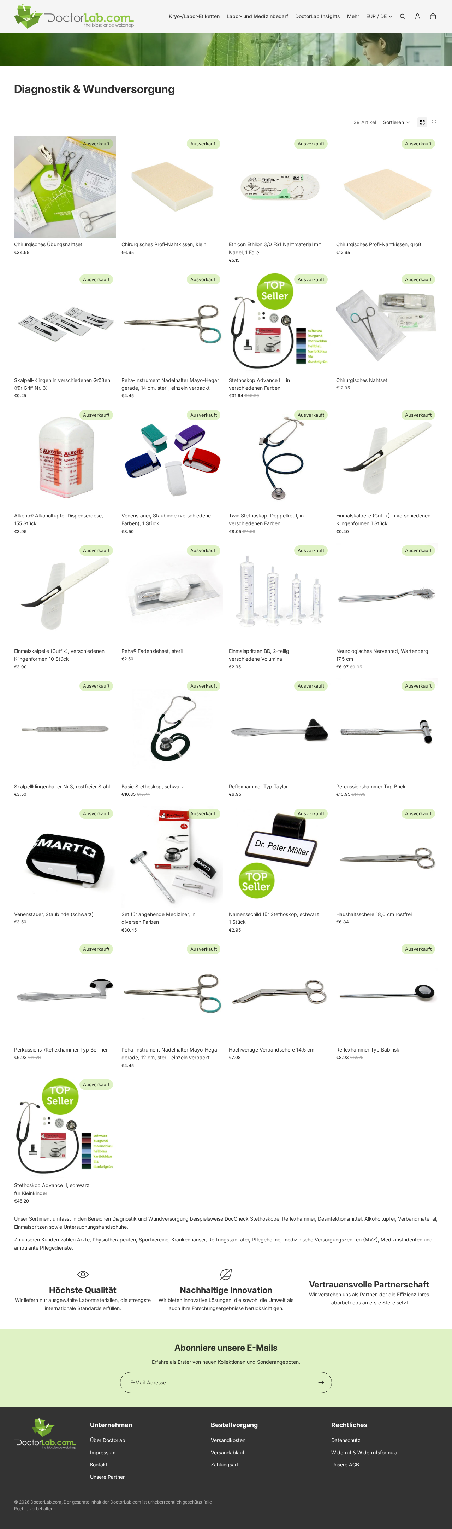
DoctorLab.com (45, 1502)
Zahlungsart (224, 1464)
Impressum (102, 1452)
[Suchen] (402, 16)
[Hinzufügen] (319, 1032)
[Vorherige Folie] (24, 187)
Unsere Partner (107, 1476)
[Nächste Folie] (105, 187)
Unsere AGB (345, 1464)
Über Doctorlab (107, 1440)
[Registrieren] (321, 1382)
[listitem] (353, 16)
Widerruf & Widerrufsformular (365, 1452)
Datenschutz (346, 1440)
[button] (396, 122)
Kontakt (99, 1464)
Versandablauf (227, 1452)
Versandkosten (228, 1440)
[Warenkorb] (433, 16)
